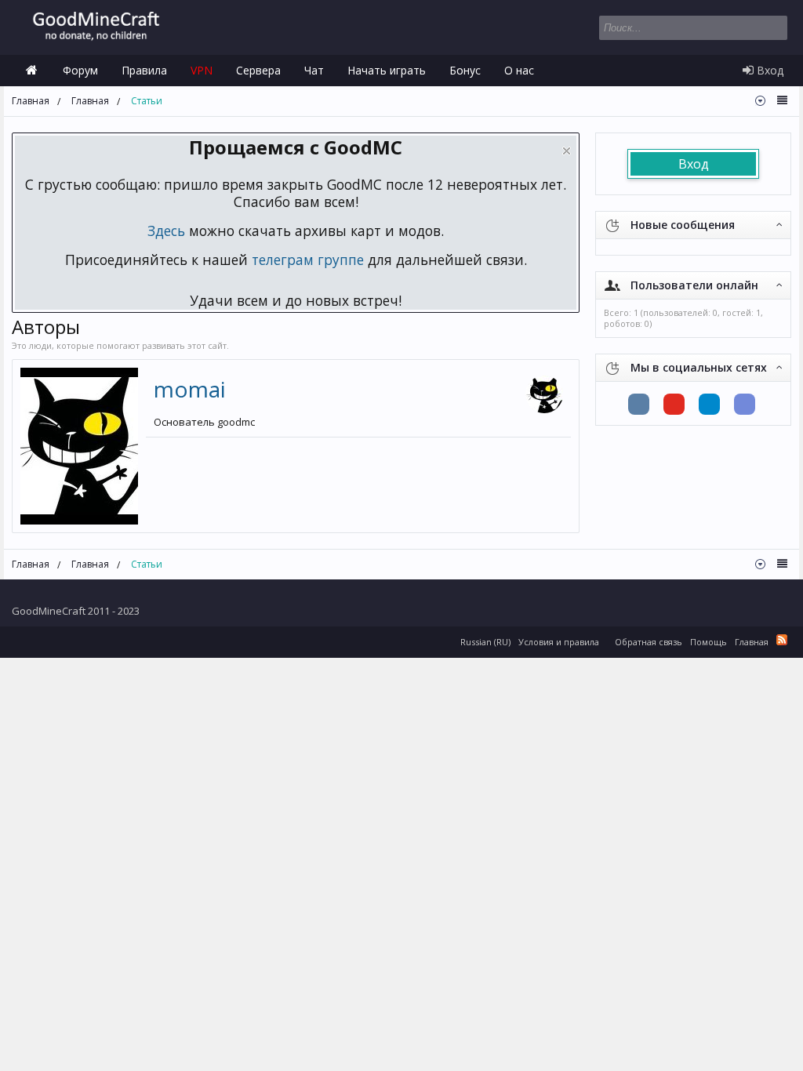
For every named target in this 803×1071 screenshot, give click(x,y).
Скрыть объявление (566, 151)
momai (190, 389)
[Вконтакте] (638, 404)
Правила (144, 70)
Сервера (258, 70)
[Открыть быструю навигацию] (760, 101)
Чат (314, 70)
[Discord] (744, 404)
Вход (693, 163)
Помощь (708, 642)
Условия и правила (558, 642)
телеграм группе (308, 259)
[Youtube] (674, 404)
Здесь (166, 230)
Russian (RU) (485, 642)
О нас (519, 70)
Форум (80, 70)
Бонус (465, 70)
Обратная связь (648, 642)
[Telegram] (709, 404)
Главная (31, 70)
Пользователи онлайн (694, 285)
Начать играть (386, 70)
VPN (202, 70)
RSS (781, 639)
